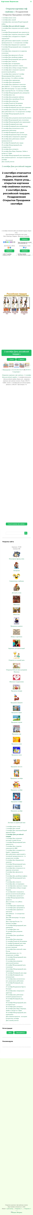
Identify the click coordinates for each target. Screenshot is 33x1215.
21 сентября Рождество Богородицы (12, 103)
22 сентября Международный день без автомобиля (16, 958)
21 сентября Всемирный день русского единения (16, 107)
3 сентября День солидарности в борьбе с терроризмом (15, 851)
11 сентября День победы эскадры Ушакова (14, 68)
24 (17, 369)
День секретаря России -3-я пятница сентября (15, 90)
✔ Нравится (21, 359)
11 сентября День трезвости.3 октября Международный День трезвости (15, 897)
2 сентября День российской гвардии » (16, 352)
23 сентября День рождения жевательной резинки (16, 118)
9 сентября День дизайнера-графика (12, 57)
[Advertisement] (16, 217)
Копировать (25, 239)
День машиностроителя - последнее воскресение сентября (16, 1017)
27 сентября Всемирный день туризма (13, 132)
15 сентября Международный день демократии (15, 93)
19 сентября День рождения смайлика (13, 97)
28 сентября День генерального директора (14, 136)
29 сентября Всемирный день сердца (12, 143)
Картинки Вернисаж (9, 1)
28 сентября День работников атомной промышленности (14, 995)
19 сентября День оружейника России (13, 99)
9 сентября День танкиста (9, 61)
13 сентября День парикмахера (11, 80)
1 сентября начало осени (9, 17)
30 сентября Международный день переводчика (16, 155)
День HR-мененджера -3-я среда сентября (14, 88)
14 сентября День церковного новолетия (14, 84)
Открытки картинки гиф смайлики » (16, 524)
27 (22, 369)
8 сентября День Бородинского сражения (14, 45)
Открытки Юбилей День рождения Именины (16, 671)
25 (19, 369)
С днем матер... (10, 1208)
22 (14, 369)
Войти (10, 1032)
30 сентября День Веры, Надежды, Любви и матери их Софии (16, 1009)
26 (20, 369)
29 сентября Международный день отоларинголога (16, 1003)
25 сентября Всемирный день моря (12, 124)
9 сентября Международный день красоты (14, 59)
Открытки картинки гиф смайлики (12, 375)
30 (28, 369)
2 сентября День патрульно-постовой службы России (14, 839)
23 (15, 369)
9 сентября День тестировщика (11, 63)
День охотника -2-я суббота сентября (13, 78)
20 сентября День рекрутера (10, 101)
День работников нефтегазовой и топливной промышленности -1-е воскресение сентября (16, 856)
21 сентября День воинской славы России (14, 109)
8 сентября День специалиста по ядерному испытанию (15, 869)
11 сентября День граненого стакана (12, 65)
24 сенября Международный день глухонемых (15, 120)
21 (12, 369)
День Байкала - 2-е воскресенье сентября (14, 86)
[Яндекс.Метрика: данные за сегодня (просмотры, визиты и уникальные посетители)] (16, 1212)
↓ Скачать (11, 359)
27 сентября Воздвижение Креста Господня (14, 134)
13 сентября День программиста (11, 82)
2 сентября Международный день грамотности (15, 32)
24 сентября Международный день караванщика (16, 122)
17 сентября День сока (8, 95)
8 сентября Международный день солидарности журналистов (16, 865)
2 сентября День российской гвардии (13, 26)
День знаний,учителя (8, 161)
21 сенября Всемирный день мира (12, 105)
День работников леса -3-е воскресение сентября (16, 111)
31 (29, 369)
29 (26, 369)
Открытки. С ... (19, 1208)
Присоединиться (20, 1032)
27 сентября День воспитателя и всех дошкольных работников (15, 980)
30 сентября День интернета (10, 149)
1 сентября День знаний (9, 20)
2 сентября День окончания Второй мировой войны (16, 831)
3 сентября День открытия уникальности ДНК (15, 34)
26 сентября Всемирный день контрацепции (15, 126)
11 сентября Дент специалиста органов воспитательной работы (15, 893)
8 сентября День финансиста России (12, 55)
